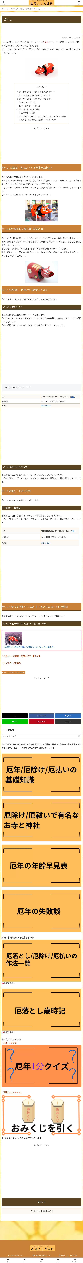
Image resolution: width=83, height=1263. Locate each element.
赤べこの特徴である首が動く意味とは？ (34, 95)
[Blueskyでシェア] (51, 826)
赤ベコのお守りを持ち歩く (31, 106)
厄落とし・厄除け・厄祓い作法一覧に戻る (21, 656)
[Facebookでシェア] (14, 832)
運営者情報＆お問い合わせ (41, 1255)
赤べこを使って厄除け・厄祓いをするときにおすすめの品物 (42, 116)
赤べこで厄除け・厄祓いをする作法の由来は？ (37, 92)
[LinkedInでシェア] (41, 838)
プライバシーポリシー (15, 1255)
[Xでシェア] (14, 826)
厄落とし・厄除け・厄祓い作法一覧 (14, 672)
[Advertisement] (41, 28)
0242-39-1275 (46, 405)
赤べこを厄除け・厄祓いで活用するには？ (35, 99)
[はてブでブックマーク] (32, 832)
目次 (38, 87)
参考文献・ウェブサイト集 (68, 1255)
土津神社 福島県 (28, 113)
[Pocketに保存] (51, 832)
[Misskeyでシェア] (69, 826)
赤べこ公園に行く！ (29, 102)
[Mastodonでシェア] (32, 826)
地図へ (73, 397)
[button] (68, 721)
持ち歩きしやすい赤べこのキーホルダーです (38, 120)
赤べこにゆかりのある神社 (29, 109)
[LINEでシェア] (69, 832)
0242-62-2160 (45, 543)
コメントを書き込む (41, 1211)
